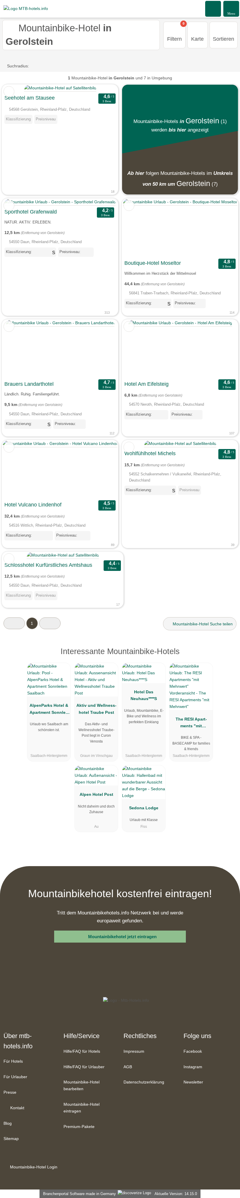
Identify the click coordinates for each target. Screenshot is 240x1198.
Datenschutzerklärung (144, 1082)
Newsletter (193, 1082)
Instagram (193, 1066)
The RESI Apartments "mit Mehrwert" (191, 724)
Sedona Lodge (143, 808)
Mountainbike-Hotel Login (33, 1167)
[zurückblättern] (136, 228)
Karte (197, 39)
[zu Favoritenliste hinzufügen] (9, 91)
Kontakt (16, 1107)
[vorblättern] (223, 228)
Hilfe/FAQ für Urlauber (84, 1066)
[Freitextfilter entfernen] (213, 8)
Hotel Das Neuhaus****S (144, 695)
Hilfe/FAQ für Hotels (82, 1051)
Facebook (193, 1051)
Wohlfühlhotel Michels (150, 453)
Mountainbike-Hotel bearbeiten (82, 1085)
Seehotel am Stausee (29, 98)
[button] (14, 623)
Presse (10, 1092)
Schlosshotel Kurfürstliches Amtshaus (48, 565)
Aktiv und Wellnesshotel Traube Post (96, 708)
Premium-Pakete (79, 1126)
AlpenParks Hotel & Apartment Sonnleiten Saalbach (49, 710)
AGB (128, 1066)
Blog (8, 1123)
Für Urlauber (15, 1076)
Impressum (134, 1051)
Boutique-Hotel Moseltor (152, 263)
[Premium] (228, 656)
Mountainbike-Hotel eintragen (82, 1107)
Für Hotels (13, 1061)
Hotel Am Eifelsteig (146, 384)
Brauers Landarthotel (29, 384)
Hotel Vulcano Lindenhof (32, 505)
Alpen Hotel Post (96, 794)
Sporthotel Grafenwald (30, 212)
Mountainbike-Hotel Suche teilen (202, 624)
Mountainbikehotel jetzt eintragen (122, 936)
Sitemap (11, 1138)
